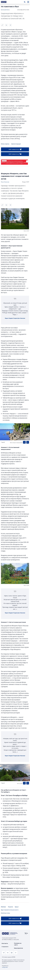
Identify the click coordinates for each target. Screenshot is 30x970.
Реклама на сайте (17, 944)
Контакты (5, 943)
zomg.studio (5, 967)
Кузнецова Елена (5, 9)
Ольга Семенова (5, 182)
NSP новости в (14, 149)
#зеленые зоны (5, 913)
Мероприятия (18, 948)
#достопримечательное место (9, 910)
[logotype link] (5, 2)
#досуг (17, 907)
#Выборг (3, 907)
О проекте (5, 946)
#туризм (10, 907)
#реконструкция (16, 144)
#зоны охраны (5, 144)
